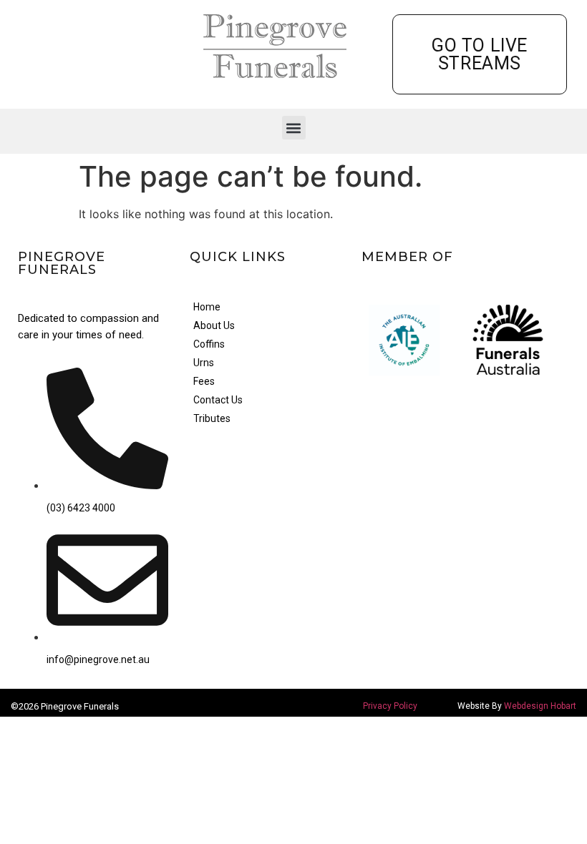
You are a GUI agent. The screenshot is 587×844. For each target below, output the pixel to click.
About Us (214, 325)
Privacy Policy (390, 706)
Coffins (209, 344)
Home (206, 307)
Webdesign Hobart (540, 706)
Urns (203, 362)
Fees (204, 381)
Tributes (212, 418)
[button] (294, 127)
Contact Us (218, 400)
